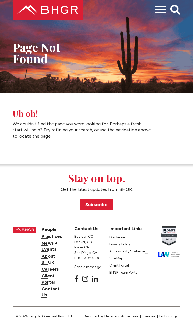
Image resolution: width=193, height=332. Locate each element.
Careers (50, 269)
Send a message (87, 267)
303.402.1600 (89, 258)
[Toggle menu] (160, 10)
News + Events (50, 246)
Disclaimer (117, 237)
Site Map (116, 258)
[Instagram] (85, 279)
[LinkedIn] (95, 279)
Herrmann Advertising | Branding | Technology (141, 316)
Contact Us (50, 292)
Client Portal (48, 279)
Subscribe (96, 204)
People (49, 229)
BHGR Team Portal (123, 272)
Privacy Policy (120, 244)
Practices (52, 236)
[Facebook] (76, 279)
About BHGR (48, 259)
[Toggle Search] (175, 10)
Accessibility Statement (128, 251)
